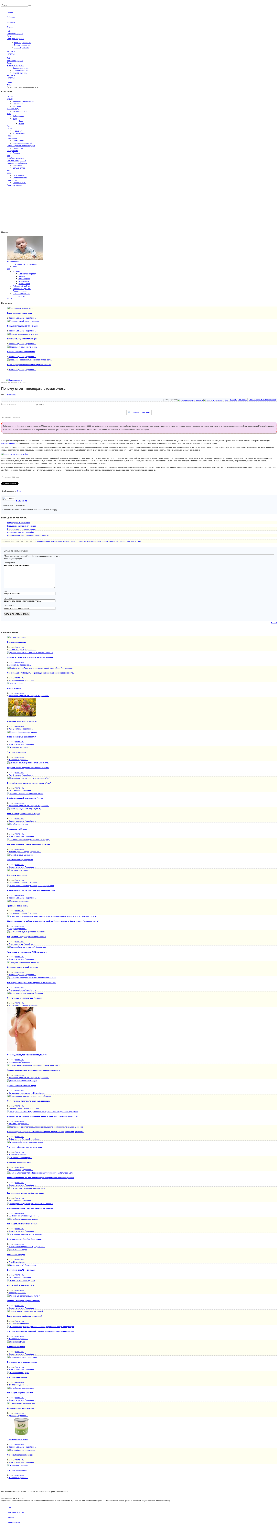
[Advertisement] (88, 208)
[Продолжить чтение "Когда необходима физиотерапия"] (22, 732)
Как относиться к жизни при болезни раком (25, 1193)
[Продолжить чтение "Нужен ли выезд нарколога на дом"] (22, 334)
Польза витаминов (14, 185)
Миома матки (18, 140)
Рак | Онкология (15, 728)
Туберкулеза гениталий (22, 143)
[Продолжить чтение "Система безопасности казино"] (21, 1450)
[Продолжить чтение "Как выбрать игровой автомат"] (20, 1388)
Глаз (9, 135)
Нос (8, 155)
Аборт (9, 298)
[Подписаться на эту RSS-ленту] (274, 374)
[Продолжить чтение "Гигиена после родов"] (17, 1249)
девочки (22, 296)
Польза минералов (16, 680)
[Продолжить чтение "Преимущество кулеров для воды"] (22, 1357)
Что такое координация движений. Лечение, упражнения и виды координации (40, 1331)
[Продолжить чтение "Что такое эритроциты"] (17, 747)
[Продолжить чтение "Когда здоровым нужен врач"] (19, 308)
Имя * (6, 591)
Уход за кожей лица (17, 990)
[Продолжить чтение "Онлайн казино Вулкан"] (17, 824)
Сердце (10, 98)
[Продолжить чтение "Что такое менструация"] (18, 1372)
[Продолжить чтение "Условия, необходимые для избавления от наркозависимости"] (34, 1065)
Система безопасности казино (20, 1454)
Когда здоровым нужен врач (19, 313)
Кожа (9, 113)
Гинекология (12, 138)
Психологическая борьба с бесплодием (24, 1239)
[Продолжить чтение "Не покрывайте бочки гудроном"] (21, 1280)
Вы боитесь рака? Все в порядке (21, 1270)
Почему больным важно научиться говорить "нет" (29, 783)
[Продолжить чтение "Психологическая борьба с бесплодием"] (24, 1234)
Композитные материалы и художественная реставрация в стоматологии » (110, 541)
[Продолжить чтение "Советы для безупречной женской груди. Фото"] (21, 1050)
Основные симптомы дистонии (20, 1408)
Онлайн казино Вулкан (17, 829)
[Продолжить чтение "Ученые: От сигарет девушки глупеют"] (23, 1296)
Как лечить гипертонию (18, 1215)
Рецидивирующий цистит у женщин (22, 325)
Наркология (12, 180)
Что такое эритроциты (16, 752)
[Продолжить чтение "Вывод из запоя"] (15, 683)
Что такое (13, 759)
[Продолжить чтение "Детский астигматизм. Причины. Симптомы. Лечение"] (30, 652)
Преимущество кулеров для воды (22, 1362)
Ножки (21, 123)
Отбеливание (18, 175)
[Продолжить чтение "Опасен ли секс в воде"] (17, 870)
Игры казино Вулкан (16, 1346)
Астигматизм (24, 281)
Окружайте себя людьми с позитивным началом (28, 767)
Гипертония (18, 103)
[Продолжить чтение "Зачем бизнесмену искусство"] (20, 855)
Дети (9, 268)
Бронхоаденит (19, 133)
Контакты (11, 22)
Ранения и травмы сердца (23, 101)
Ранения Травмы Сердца (19, 851)
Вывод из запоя (14, 688)
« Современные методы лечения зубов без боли (55, 541)
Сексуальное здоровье (16, 160)
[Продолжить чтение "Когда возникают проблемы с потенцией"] (25, 1311)
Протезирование (20, 177)
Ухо (8, 170)
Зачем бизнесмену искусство (20, 859)
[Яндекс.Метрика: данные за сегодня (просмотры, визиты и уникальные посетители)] (14, 380)
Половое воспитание (21, 293)
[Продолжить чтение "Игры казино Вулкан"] (16, 1341)
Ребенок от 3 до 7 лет (22, 286)
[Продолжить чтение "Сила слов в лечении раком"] (19, 1157)
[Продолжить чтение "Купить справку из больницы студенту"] (24, 808)
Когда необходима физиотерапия (21, 736)
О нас (9, 1507)
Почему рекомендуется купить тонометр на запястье (30, 1208)
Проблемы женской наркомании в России (25, 798)
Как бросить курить (16, 649)
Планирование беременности (25, 264)
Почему (12, 1292)
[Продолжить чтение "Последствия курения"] (17, 637)
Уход (15, 118)
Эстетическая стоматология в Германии (24, 998)
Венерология (12, 150)
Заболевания (18, 116)
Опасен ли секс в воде (17, 875)
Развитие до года (20, 291)
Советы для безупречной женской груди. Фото (27, 1054)
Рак (8, 126)
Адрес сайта (9, 605)
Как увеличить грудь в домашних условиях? (26, 936)
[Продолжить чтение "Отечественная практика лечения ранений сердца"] (29, 1096)
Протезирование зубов (18, 1005)
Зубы (9, 84)
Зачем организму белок (17, 1439)
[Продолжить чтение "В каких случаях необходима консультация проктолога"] (30, 885)
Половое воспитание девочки (21, 1093)
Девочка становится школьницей (21, 1085)
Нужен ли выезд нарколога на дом (22, 338)
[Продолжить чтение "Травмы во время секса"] (18, 901)
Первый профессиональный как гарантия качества (29, 364)
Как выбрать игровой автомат (20, 1392)
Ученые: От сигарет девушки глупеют (23, 1300)
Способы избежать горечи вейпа (21, 351)
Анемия (22, 276)
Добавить (11, 17)
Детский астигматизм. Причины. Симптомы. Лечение (30, 657)
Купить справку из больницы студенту (23, 813)
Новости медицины (16, 318)
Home (9, 82)
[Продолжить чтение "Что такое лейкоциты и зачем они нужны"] (25, 1142)
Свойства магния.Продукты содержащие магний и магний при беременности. (40, 672)
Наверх (274, 622)
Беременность (13, 261)
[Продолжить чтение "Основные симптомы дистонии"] (21, 1403)
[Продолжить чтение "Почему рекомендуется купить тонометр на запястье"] (30, 1203)
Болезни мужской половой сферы (21, 145)
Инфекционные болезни (17, 163)
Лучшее (10, 12)
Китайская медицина (15, 158)
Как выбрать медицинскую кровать (22, 1223)
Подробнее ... (30, 318)
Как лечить (11, 394)
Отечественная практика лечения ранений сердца (28, 1101)
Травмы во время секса (17, 905)
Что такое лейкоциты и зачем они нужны (24, 1147)
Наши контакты (13, 1522)
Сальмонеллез (19, 168)
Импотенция (18, 148)
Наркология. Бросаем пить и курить (23, 695)
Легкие (9, 128)
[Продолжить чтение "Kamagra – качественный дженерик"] (23, 962)
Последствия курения (16, 642)
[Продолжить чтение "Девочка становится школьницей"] (22, 1080)
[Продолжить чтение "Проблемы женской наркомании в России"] (25, 793)
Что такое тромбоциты (16, 1470)
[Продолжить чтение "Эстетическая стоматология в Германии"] (25, 993)
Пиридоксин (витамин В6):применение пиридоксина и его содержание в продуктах (42, 1116)
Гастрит (10, 96)
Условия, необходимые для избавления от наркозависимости (33, 1070)
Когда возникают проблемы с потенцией (24, 1316)
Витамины (13, 1123)
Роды (15, 266)
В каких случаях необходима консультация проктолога (31, 890)
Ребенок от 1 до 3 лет (22, 288)
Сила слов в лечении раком (19, 1162)
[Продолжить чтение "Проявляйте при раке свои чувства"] (21, 716)
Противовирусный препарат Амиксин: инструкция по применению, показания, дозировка (45, 1131)
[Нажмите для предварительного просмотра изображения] (139, 412)
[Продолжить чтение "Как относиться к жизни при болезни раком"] (26, 1188)
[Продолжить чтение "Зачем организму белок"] (21, 1434)
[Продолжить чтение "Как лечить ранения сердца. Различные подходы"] (28, 839)
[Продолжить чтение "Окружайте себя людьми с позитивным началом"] (28, 762)
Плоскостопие (24, 283)
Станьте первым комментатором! (262, 399)
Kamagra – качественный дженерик (22, 967)
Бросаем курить (19, 182)
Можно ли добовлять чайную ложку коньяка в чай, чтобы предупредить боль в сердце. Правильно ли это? (53, 921)
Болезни (16, 271)
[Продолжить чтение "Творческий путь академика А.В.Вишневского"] (26, 947)
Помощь (10, 1517)
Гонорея (16, 153)
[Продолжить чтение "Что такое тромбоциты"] (17, 1465)
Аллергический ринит (27, 273)
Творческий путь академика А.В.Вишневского (27, 952)
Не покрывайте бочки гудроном (20, 1285)
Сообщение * (9, 562)
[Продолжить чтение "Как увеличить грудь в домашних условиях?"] (26, 931)
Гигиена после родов (16, 1254)
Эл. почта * (8, 598)
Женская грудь (13, 108)
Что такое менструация (17, 1377)
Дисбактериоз (24, 278)
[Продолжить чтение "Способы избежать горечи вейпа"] (22, 347)
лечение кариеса (8, 443)
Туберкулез (17, 165)
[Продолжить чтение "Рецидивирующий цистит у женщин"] (23, 321)
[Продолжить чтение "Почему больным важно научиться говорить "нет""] (28, 778)
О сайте (10, 27)
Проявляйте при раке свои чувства (22, 721)
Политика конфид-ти (15, 1512)
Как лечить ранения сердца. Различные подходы (28, 844)
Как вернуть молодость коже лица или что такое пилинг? (31, 982)
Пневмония (17, 131)
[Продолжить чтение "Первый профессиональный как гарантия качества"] (29, 359)
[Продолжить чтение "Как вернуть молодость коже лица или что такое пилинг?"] (31, 977)
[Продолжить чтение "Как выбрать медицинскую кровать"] (22, 1219)
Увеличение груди (20, 111)
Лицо (21, 121)
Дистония (17, 106)
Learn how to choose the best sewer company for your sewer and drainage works (40, 1177)
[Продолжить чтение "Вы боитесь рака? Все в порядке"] (21, 1265)
